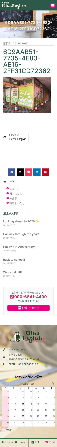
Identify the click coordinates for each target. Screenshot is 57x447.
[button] (52, 5)
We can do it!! (12, 272)
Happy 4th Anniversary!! (19, 246)
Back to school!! (14, 259)
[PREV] (5, 384)
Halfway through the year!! (21, 234)
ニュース (15, 188)
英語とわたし (17, 203)
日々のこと (16, 193)
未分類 (13, 198)
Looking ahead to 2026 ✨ (21, 221)
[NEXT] (52, 384)
